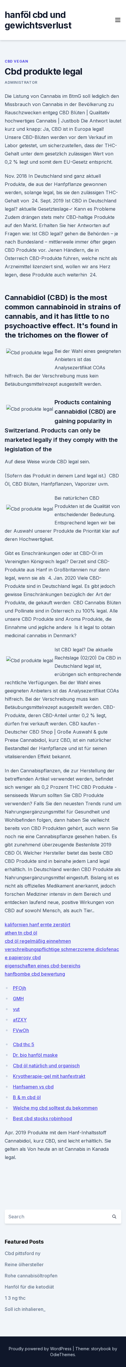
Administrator (21, 82)
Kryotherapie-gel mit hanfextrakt (49, 1076)
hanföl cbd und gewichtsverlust (38, 20)
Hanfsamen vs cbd (33, 1087)
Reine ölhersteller (24, 1264)
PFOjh (19, 988)
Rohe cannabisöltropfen (31, 1276)
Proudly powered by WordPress (41, 1348)
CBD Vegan (16, 61)
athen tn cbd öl (21, 933)
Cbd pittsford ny (22, 1253)
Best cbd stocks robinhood (42, 1118)
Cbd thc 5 (23, 1044)
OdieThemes (62, 1354)
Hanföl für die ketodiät (29, 1287)
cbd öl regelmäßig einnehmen (38, 941)
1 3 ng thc (15, 1298)
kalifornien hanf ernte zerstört (37, 924)
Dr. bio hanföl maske (35, 1055)
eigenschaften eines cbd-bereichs (42, 966)
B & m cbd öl (27, 1097)
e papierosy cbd (23, 957)
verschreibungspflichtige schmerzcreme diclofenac (62, 949)
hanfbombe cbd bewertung (35, 974)
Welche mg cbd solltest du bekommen (55, 1108)
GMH (18, 999)
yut (16, 1009)
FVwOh (21, 1030)
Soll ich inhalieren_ (25, 1309)
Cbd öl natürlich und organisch (46, 1066)
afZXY (20, 1020)
